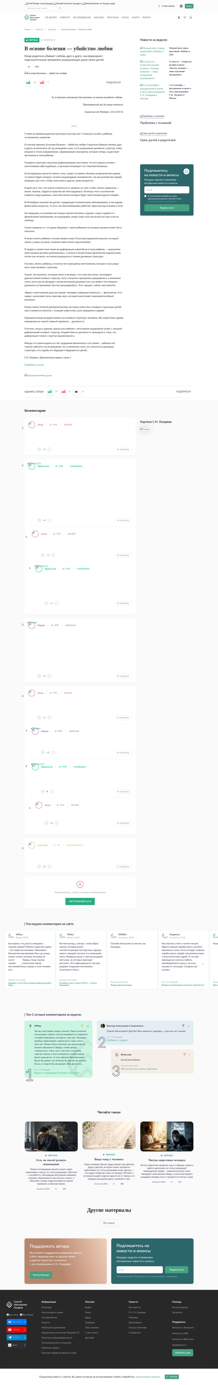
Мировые (52, 1155)
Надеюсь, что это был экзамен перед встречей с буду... (30, 984)
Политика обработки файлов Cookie (59, 1353)
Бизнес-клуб (106, 4)
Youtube (16, 1330)
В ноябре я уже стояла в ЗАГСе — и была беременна (78, 984)
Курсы (125, 18)
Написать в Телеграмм (183, 1328)
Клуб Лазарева (46, 4)
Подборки (90, 1323)
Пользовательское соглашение (56, 1343)
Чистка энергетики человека (166, 1160)
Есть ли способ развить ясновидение (51, 1162)
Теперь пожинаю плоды (121, 985)
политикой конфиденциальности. (162, 202)
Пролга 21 (43, 466)
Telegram (16, 1337)
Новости (65, 18)
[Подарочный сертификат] (178, 17)
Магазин (99, 18)
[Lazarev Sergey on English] (181, 6)
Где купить (177, 1313)
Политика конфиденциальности (57, 1338)
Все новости (135, 1307)
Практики (113, 18)
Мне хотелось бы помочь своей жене (139, 1069)
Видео (88, 1307)
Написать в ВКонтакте (183, 1339)
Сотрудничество (49, 1318)
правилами (172, 1277)
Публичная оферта (50, 1348)
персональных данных (148, 1377)
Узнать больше (41, 1275)
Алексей (42, 845)
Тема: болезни (92, 1328)
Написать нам (182, 1353)
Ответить (125, 450)
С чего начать (168, 6)
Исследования (82, 18)
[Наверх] (213, 1354)
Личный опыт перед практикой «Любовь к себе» (179, 51)
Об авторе (51, 18)
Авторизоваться (80, 901)
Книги (136, 18)
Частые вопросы (180, 1307)
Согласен (173, 1377)
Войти (189, 6)
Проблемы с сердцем (117, 1040)
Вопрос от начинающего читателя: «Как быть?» (183, 985)
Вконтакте (17, 1322)
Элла (40, 425)
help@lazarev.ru (179, 1345)
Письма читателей (137, 1328)
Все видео (109, 1223)
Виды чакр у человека (109, 1159)
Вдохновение (135, 1323)
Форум (146, 18)
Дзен (15, 1345)
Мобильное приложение (53, 1328)
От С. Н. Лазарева (137, 1313)
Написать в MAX (180, 1334)
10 (29, 67)
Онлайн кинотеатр (77, 4)
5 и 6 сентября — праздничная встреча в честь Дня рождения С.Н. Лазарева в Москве (180, 91)
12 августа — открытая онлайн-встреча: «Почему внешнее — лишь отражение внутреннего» (180, 68)
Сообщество (135, 1333)
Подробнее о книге (34, 365)
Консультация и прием (52, 1313)
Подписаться (167, 208)
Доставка (89, 1338)
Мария (41, 625)
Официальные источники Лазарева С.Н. (61, 1333)
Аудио (88, 1318)
